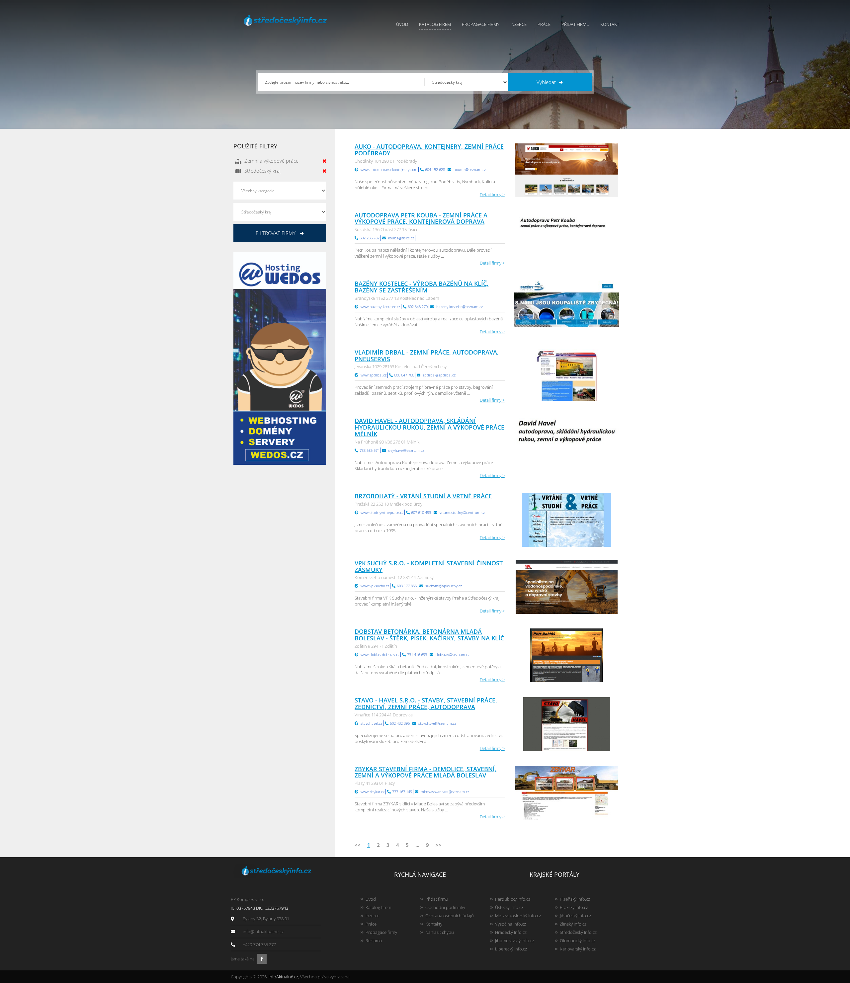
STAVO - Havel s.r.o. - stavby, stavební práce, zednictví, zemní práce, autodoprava (426, 703)
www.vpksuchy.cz (375, 585)
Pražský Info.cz (574, 907)
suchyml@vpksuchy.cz (443, 585)
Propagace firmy (480, 24)
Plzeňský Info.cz (575, 899)
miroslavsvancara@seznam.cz (445, 791)
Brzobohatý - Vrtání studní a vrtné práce (423, 496)
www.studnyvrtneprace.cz (382, 512)
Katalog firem (435, 24)
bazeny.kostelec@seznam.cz (459, 306)
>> (439, 845)
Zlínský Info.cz (573, 924)
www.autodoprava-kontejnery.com (389, 169)
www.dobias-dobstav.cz (380, 654)
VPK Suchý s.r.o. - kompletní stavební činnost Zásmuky (429, 566)
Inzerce (518, 24)
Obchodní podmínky (445, 907)
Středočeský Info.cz (578, 932)
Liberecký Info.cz (511, 949)
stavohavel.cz (371, 723)
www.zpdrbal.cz (373, 374)
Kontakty (433, 924)
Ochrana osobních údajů (449, 916)
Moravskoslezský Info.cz (518, 916)
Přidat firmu (575, 24)
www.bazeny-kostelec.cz (380, 306)
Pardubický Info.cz (512, 899)
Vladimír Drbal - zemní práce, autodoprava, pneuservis (427, 355)
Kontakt (609, 24)
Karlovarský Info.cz (578, 949)
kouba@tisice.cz (401, 237)
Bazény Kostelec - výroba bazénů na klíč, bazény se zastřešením (421, 287)
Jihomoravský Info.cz (514, 940)
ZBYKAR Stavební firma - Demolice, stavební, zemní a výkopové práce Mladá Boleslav (425, 772)
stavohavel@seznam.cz (437, 723)
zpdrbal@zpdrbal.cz (439, 374)
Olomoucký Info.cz (577, 940)
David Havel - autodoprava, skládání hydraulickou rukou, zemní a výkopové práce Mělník (429, 427)
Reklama (374, 940)
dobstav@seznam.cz (452, 654)
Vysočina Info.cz (510, 924)
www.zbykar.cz (372, 791)
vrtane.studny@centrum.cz (462, 512)
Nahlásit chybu (439, 932)
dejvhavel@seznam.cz (406, 450)
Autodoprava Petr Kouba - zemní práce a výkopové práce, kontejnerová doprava (421, 218)
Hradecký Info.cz (511, 932)
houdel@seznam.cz (470, 169)
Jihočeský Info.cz (575, 916)
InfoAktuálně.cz (283, 977)
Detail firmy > (492, 195)
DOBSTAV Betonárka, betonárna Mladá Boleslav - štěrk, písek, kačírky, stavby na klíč (429, 634)
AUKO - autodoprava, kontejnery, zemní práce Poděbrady (429, 149)
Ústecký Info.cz (509, 907)
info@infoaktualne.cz (263, 932)
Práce (544, 24)
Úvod (402, 24)
